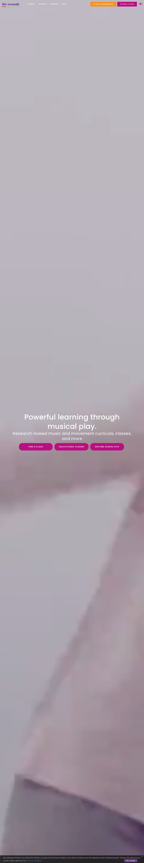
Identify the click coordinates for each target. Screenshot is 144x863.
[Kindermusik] (11, 4)
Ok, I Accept (130, 861)
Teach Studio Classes (71, 446)
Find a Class (36, 446)
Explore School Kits (107, 446)
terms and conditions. (34, 861)
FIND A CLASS (128, 4)
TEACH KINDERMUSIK (104, 4)
